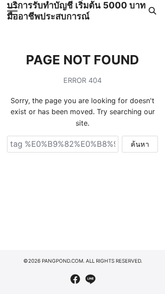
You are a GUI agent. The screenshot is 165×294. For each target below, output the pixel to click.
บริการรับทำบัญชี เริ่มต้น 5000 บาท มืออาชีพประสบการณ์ (76, 11)
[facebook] (75, 279)
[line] (90, 279)
